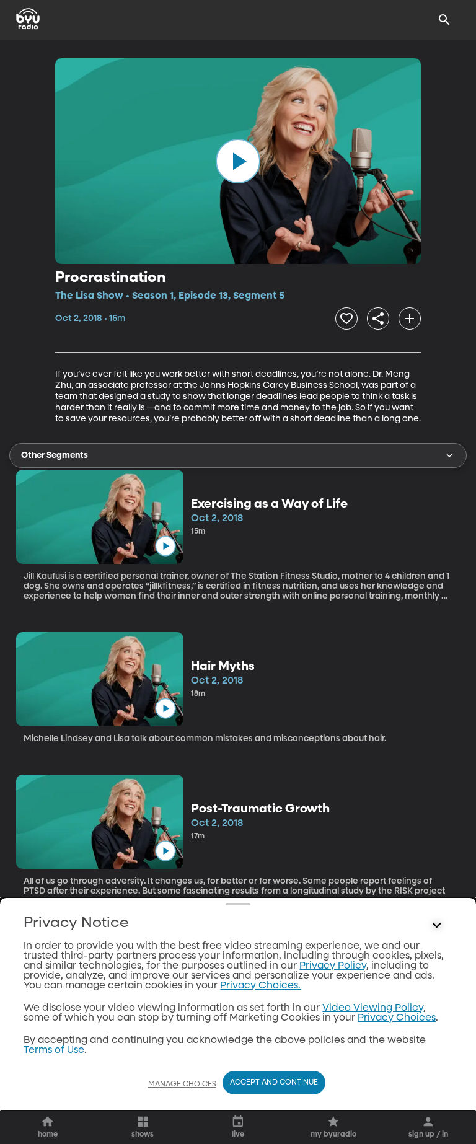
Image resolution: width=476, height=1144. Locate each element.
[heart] (346, 318)
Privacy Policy (332, 966)
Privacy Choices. (260, 986)
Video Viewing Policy (372, 1008)
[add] (410, 318)
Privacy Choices (397, 1018)
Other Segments (54, 455)
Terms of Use (54, 1050)
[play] (238, 161)
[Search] (444, 20)
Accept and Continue (274, 1082)
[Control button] (436, 925)
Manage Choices (182, 1084)
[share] (378, 318)
